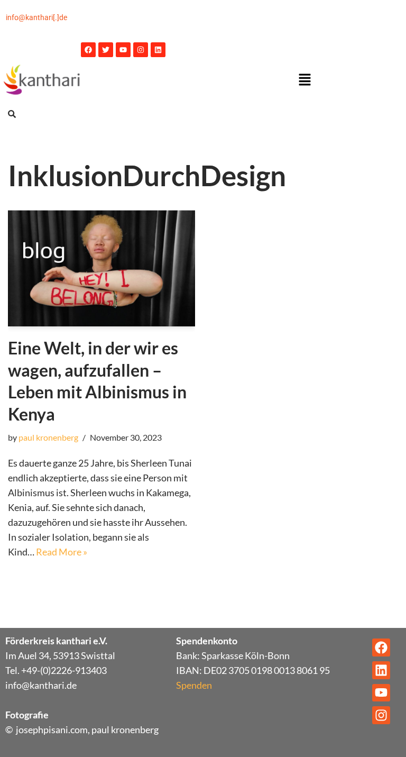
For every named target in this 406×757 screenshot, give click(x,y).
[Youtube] (123, 49)
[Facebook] (88, 49)
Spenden (194, 685)
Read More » (61, 552)
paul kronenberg (48, 437)
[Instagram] (140, 49)
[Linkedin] (158, 49)
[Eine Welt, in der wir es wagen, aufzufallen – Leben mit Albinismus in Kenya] (101, 268)
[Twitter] (105, 49)
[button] (304, 80)
